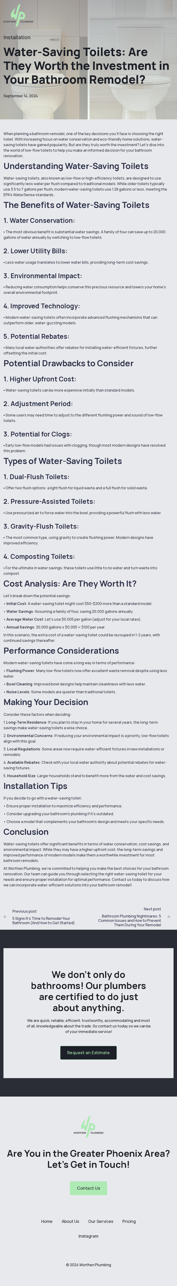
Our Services (100, 1221)
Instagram (88, 1236)
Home (47, 1221)
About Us (70, 1221)
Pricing (129, 1221)
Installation (16, 37)
